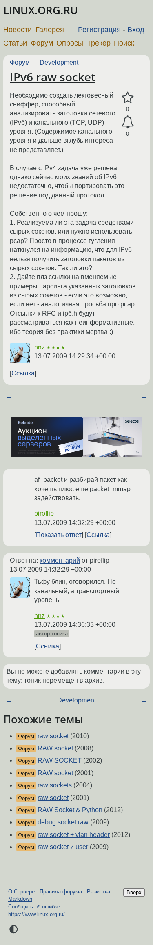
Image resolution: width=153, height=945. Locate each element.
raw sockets (55, 785)
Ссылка (23, 373)
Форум (42, 43)
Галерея (49, 30)
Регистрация (99, 30)
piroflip (44, 513)
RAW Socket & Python (70, 809)
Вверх (134, 892)
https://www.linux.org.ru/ (36, 914)
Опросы (69, 43)
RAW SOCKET (60, 760)
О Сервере (21, 892)
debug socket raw (63, 822)
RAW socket (55, 748)
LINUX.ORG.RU (40, 10)
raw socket (53, 736)
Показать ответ (59, 534)
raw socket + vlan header (74, 834)
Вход (135, 30)
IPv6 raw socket (52, 77)
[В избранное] (127, 98)
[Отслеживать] (127, 122)
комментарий (60, 560)
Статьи (15, 43)
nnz (39, 347)
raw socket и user (63, 846)
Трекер (99, 43)
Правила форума (61, 892)
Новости (17, 30)
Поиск (124, 43)
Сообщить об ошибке (34, 907)
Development (59, 62)
